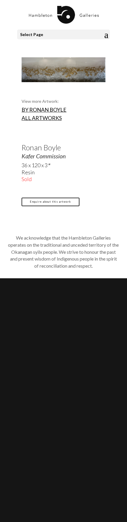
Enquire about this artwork (50, 201)
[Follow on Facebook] (22, 432)
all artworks (42, 118)
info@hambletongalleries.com (48, 360)
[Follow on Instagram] (34, 432)
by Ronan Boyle (44, 109)
